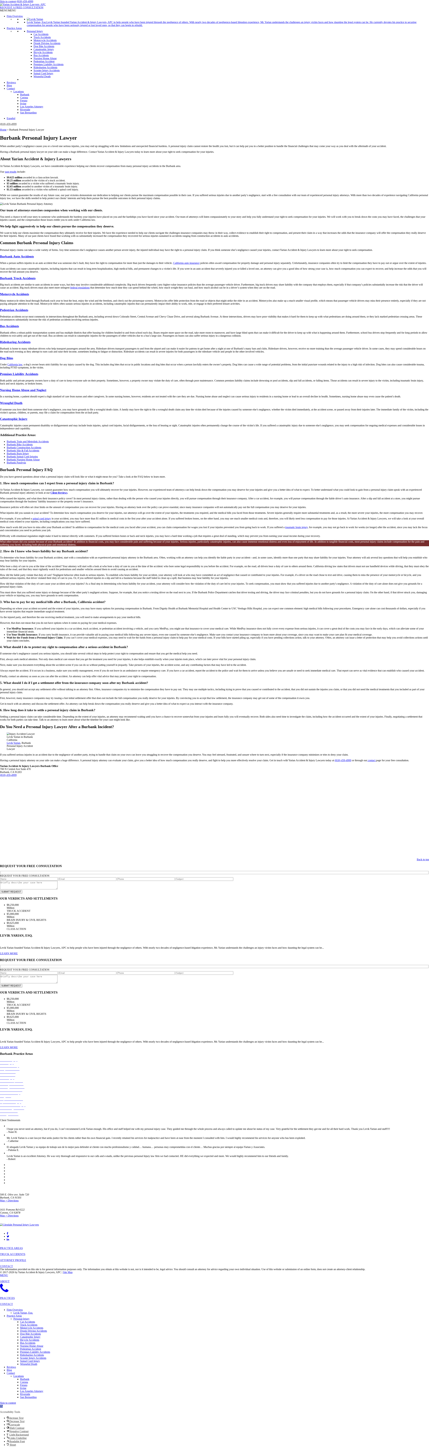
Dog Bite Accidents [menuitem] (30, 1333)
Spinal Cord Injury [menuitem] (30, 1361)
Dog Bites (6, 358)
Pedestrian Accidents (14, 310)
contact (371, 760)
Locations (18, 91)
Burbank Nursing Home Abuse (23, 459)
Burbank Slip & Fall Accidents (23, 450)
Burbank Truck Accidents (18, 278)
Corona (24, 97)
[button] (8, 10)
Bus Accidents (41, 55)
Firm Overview (15, 16)
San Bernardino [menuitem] (28, 1397)
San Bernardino (28, 112)
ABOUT (5, 1281)
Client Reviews (58, 492)
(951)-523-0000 (8, 1218)
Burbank (24, 94)
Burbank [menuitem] (24, 1379)
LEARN (9, 953)
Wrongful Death (42, 76)
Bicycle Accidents (43, 52)
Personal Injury (35, 31)
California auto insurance (186, 263)
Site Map (68, 1272)
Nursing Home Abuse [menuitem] (31, 1346)
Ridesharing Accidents (45, 67)
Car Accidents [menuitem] (27, 1321)
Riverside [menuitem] (25, 1394)
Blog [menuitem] (9, 1370)
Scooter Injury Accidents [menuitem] (33, 1358)
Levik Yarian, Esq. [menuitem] (23, 1312)
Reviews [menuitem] (11, 1367)
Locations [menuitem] (18, 1376)
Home (3, 129)
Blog (9, 85)
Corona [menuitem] (24, 1382)
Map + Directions (9, 1200)
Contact (11, 88)
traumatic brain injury (296, 527)
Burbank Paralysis (16, 462)
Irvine (23, 103)
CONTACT (6, 1266)
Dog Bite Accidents (44, 46)
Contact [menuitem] (11, 1373)
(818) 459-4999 (25, 1)
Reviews (11, 82)
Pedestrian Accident (44, 61)
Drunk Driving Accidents (47, 43)
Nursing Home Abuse (45, 58)
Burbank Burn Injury (18, 453)
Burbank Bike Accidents (20, 444)
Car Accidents (41, 34)
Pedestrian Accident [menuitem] (30, 1349)
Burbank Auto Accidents (17, 256)
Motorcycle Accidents (45, 40)
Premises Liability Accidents (49, 64)
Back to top (423, 859)
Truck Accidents (42, 37)
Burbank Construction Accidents (24, 447)
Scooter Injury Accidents (47, 70)
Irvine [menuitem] (23, 1388)
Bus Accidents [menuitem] (27, 1342)
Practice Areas (14, 28)
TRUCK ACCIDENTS (12, 1254)
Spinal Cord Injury (43, 73)
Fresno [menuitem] (23, 1385)
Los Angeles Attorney (31, 106)
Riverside (25, 109)
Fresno (23, 100)
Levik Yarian (13, 742)
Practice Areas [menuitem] (14, 1315)
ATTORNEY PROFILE (13, 1260)
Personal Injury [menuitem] (21, 1318)
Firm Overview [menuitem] (15, 1309)
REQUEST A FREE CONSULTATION (21, 7)
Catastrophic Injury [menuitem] (30, 1336)
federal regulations (80, 287)
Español (11, 118)
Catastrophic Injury (44, 49)
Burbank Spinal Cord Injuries (22, 456)
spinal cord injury (42, 518)
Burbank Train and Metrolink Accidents (28, 441)
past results (10, 171)
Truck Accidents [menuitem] (28, 1324)
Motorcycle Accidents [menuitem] (31, 1327)
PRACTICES (7, 1298)
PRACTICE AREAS (11, 1248)
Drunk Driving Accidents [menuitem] (33, 1330)
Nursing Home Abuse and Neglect (23, 390)
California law (14, 364)
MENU (4, 1275)
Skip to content (8, 1)
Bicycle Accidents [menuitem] (29, 1339)
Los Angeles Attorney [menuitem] (31, 1391)
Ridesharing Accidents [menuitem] (32, 1355)
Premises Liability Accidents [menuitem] (35, 1352)
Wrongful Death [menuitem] (28, 1364)
